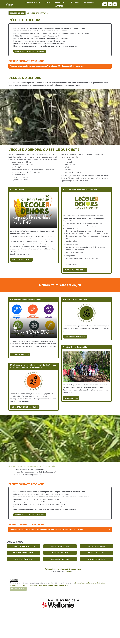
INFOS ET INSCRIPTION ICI (21, 260)
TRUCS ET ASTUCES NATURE (75, 336)
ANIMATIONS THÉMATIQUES (37, 13)
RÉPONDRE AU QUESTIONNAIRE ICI (25, 407)
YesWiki (68, 571)
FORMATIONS (89, 2)
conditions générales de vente (69, 569)
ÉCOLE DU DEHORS (17, 13)
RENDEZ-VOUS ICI (71, 398)
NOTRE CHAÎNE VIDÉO (23, 559)
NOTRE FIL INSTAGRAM (96, 553)
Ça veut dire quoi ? (18, 589)
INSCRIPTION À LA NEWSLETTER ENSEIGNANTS (29, 51)
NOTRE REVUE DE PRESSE (60, 559)
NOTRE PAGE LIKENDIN (60, 553)
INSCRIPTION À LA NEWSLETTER (23, 546)
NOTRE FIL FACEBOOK (96, 546)
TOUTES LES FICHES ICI (20, 354)
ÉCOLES (48, 2)
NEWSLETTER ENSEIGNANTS (23, 553)
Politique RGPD (51, 569)
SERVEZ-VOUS (60, 2)
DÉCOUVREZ (74, 2)
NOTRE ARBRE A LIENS (96, 559)
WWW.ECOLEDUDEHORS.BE (75, 270)
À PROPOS (59, 6)
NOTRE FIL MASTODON (60, 546)
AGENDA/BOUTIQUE (32, 2)
